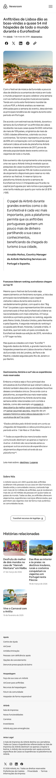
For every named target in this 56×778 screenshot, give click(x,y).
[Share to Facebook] (6, 43)
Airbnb (10, 37)
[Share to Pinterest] (27, 43)
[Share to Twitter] (13, 43)
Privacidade (32, 771)
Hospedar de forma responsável (17, 696)
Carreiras (7, 719)
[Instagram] (11, 764)
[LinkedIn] (16, 764)
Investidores (8, 724)
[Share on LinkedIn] (20, 43)
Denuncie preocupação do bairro (17, 664)
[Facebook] (22, 764)
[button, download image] (47, 56)
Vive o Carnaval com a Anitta (15, 610)
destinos (24, 462)
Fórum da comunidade (13, 692)
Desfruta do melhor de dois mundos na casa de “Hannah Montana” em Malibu (15, 564)
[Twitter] (5, 764)
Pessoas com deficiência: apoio (17, 655)
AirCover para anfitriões (13, 683)
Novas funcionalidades (13, 714)
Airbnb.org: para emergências (16, 728)
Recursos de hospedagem (14, 687)
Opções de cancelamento (14, 660)
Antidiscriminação (11, 651)
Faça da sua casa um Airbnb (15, 678)
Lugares (34, 462)
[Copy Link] (35, 43)
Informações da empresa (14, 773)
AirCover (7, 646)
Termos (44, 771)
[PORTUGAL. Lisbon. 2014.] (28, 67)
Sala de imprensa (10, 710)
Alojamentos (36, 37)
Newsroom (15, 6)
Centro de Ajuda (10, 642)
